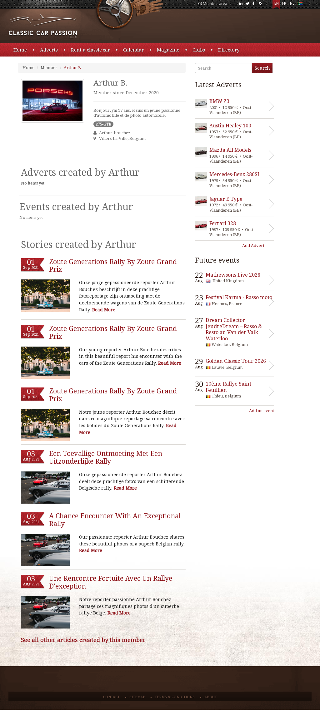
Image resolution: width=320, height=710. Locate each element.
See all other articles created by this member (83, 640)
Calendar (133, 50)
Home (20, 50)
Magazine (168, 50)
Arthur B (72, 67)
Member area (215, 3)
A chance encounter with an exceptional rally (115, 520)
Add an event (261, 410)
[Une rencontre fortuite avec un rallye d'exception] (45, 612)
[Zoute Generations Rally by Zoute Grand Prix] (45, 295)
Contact (111, 697)
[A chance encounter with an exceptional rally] (45, 550)
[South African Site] (300, 5)
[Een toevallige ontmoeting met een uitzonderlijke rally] (45, 487)
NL (292, 3)
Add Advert (253, 245)
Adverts (49, 50)
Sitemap (137, 697)
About (210, 697)
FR (284, 3)
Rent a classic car (90, 50)
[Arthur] (52, 101)
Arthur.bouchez (114, 133)
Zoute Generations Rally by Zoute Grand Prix (113, 266)
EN (276, 3)
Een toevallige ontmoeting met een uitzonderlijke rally (105, 457)
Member (49, 67)
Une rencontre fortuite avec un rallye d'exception (110, 582)
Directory (228, 50)
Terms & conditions (175, 697)
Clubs (198, 50)
